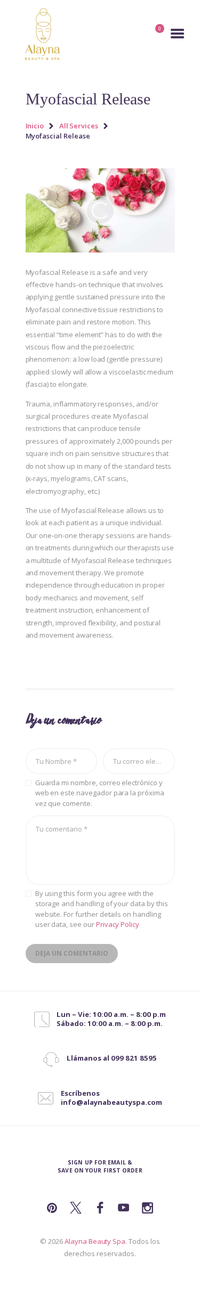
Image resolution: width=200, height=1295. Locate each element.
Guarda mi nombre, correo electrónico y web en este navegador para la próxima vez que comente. (99, 793)
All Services (78, 126)
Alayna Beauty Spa (95, 1241)
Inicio (35, 126)
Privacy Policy (117, 924)
